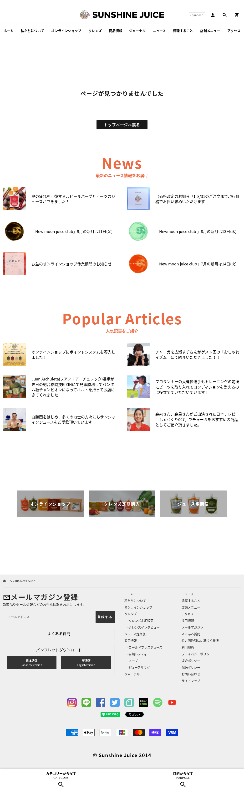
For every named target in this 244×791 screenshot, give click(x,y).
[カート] (236, 14)
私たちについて (32, 30)
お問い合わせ (191, 673)
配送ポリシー (191, 667)
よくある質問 (58, 633)
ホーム (9, 30)
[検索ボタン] (224, 15)
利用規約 (188, 647)
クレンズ (95, 30)
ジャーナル (137, 30)
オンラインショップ (66, 30)
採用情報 (188, 620)
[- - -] (8, 15)
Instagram (72, 702)
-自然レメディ (137, 653)
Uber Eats (143, 702)
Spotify (158, 702)
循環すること (183, 30)
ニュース (159, 30)
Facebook (100, 702)
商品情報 (115, 30)
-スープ (132, 660)
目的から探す (183, 775)
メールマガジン (192, 627)
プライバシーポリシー (197, 653)
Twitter (115, 702)
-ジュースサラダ (138, 667)
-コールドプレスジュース (144, 647)
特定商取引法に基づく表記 (200, 640)
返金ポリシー (191, 660)
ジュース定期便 (135, 633)
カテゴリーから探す (61, 775)
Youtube (172, 702)
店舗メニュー (210, 30)
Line (86, 702)
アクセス (233, 30)
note (129, 702)
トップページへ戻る (122, 124)
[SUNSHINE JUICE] (128, 15)
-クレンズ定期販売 (140, 620)
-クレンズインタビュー (143, 627)
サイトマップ (191, 680)
